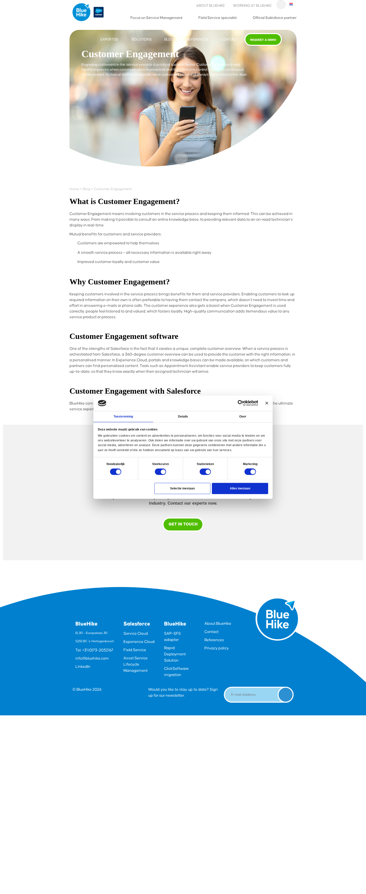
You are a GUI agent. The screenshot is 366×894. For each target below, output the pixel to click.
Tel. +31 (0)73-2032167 (94, 650)
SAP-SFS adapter (172, 637)
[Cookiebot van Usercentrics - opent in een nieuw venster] (240, 403)
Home (74, 189)
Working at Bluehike (252, 5)
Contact (229, 39)
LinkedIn (82, 667)
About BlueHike (210, 5)
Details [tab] (183, 416)
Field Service (134, 650)
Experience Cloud (139, 642)
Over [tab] (242, 416)
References (197, 39)
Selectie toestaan (182, 488)
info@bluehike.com (92, 658)
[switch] (160, 472)
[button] (181, 158)
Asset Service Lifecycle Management (135, 664)
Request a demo (263, 40)
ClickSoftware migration (176, 672)
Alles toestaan (240, 488)
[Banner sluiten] (266, 403)
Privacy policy (216, 648)
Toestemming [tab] (123, 416)
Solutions (141, 39)
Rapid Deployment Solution (175, 654)
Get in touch (183, 524)
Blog (169, 39)
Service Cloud (135, 633)
